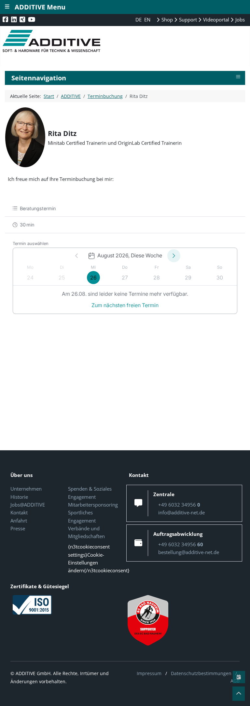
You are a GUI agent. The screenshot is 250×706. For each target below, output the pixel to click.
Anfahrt (18, 520)
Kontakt (19, 512)
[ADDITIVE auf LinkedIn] (14, 19)
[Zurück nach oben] (238, 693)
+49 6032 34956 (179, 504)
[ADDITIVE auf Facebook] (6, 19)
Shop (166, 19)
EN (147, 19)
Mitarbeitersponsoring (93, 504)
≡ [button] (238, 77)
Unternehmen (26, 488)
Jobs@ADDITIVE (27, 504)
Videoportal (215, 19)
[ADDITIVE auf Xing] (23, 19)
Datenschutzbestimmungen (201, 673)
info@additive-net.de (181, 512)
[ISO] (32, 604)
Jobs (239, 19)
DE (139, 19)
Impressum (149, 673)
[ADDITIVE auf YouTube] (32, 19)
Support (187, 19)
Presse (17, 528)
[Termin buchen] (239, 677)
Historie (19, 497)
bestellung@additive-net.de (188, 552)
